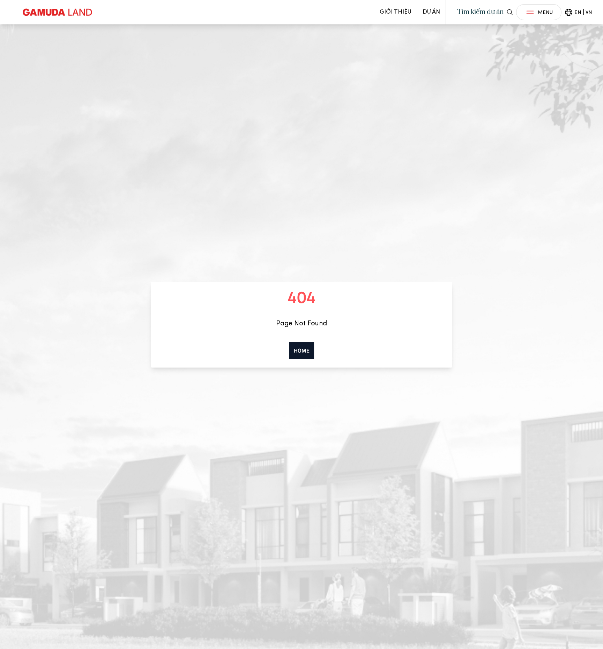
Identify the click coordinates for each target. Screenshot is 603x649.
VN (589, 12)
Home (302, 350)
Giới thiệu (395, 12)
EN (577, 12)
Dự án (431, 12)
